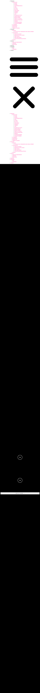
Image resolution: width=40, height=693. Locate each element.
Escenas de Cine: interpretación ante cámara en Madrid (24, 31)
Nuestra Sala (14, 26)
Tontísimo (16, 12)
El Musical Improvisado (18, 19)
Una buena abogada (17, 23)
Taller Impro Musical (17, 37)
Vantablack (16, 11)
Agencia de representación (17, 42)
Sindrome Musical (17, 16)
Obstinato (16, 133)
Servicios (12, 153)
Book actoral (14, 44)
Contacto (12, 50)
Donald (15, 3)
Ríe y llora (16, 9)
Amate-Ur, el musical (18, 18)
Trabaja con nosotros (16, 140)
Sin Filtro (15, 8)
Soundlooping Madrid (18, 22)
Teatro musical (16, 36)
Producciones (14, 2)
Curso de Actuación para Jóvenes (20, 38)
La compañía (14, 24)
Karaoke (15, 4)
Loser (15, 126)
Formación (12, 29)
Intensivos (14, 30)
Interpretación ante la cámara (19, 35)
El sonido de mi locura (18, 15)
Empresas (12, 45)
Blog (13, 160)
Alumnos (13, 39)
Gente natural (16, 10)
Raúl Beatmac (14, 25)
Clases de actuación (17, 146)
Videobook (14, 43)
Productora (12, 113)
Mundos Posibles (17, 17)
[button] (23, 82)
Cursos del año (15, 32)
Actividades (14, 49)
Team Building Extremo (18, 5)
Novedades (12, 46)
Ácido (15, 119)
